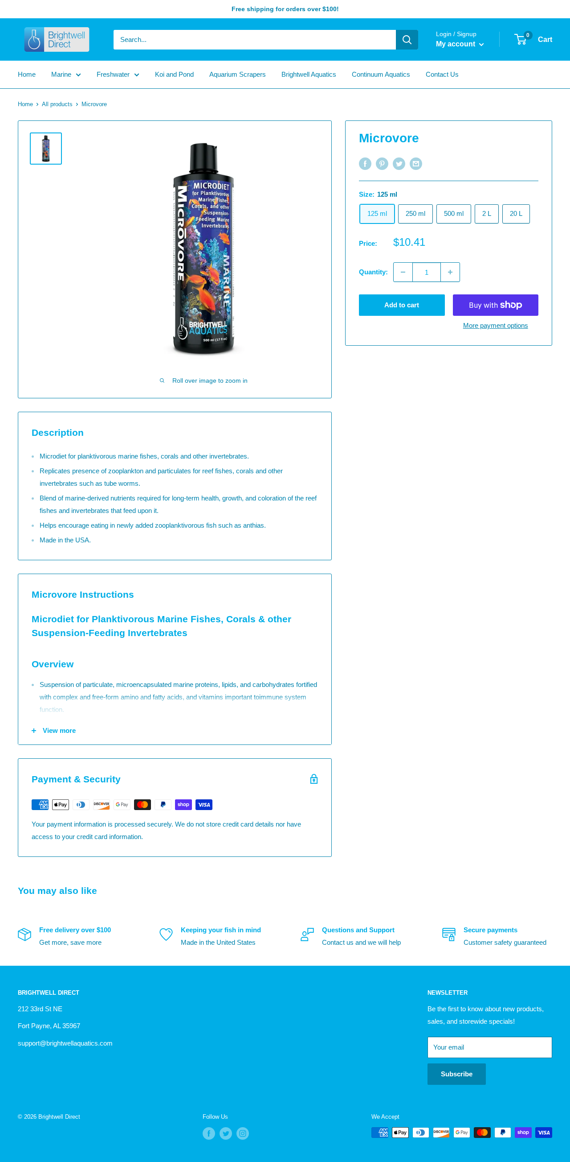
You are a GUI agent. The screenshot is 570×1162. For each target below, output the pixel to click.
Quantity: (373, 272)
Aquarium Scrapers (237, 74)
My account (456, 44)
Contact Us (442, 74)
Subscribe (456, 1074)
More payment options (495, 325)
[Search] (407, 40)
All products (57, 104)
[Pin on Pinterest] (382, 163)
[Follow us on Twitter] (226, 1133)
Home (27, 74)
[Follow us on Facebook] (209, 1133)
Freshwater (113, 74)
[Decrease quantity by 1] (403, 272)
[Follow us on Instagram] (242, 1133)
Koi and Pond (174, 74)
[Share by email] (416, 163)
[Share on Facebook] (365, 163)
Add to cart (401, 305)
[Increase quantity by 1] (450, 272)
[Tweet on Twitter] (399, 163)
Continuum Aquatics (381, 74)
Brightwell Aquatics (308, 74)
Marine (61, 74)
